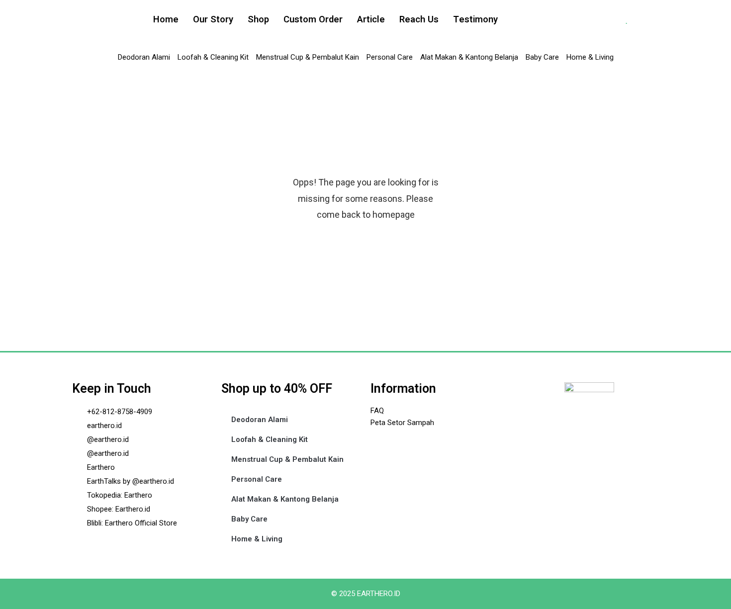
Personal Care (389, 57)
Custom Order (313, 19)
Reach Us (419, 19)
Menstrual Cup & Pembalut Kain (307, 57)
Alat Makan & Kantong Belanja (469, 57)
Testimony (475, 19)
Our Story (213, 19)
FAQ (377, 410)
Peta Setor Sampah (402, 422)
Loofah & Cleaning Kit (213, 57)
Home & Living (590, 57)
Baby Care (542, 57)
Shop (258, 19)
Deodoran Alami (144, 57)
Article (371, 19)
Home (166, 19)
